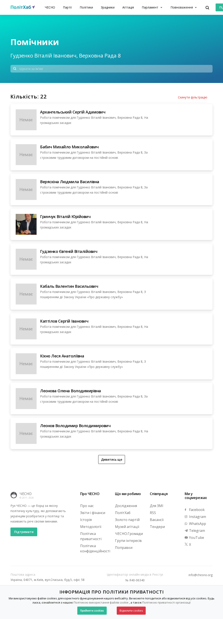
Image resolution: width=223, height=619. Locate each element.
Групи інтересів (128, 540)
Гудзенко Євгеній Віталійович (68, 251)
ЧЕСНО (50, 7)
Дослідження (126, 505)
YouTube (196, 537)
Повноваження (182, 7)
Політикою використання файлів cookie (101, 602)
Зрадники (108, 7)
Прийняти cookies (92, 610)
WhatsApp (197, 523)
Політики (86, 7)
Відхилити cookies (131, 610)
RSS (153, 512)
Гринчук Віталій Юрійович (65, 216)
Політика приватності (90, 536)
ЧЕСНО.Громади (129, 533)
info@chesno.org (201, 575)
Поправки (123, 547)
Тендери (157, 526)
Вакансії (157, 519)
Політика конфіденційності (95, 548)
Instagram (197, 516)
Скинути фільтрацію (192, 97)
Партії (67, 7)
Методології (90, 526)
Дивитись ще (111, 459)
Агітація (128, 7)
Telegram (196, 530)
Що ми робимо (128, 494)
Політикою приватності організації (166, 602)
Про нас (87, 505)
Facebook (196, 509)
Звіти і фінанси (92, 512)
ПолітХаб (122, 512)
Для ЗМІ (156, 505)
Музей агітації (127, 526)
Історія (86, 519)
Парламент (150, 7)
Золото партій (127, 519)
